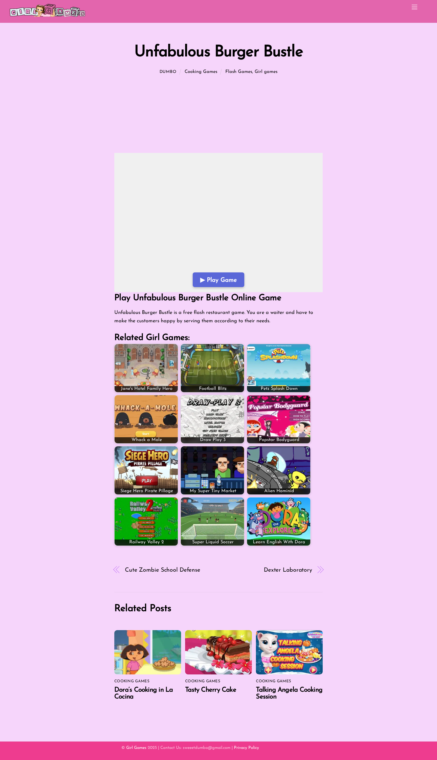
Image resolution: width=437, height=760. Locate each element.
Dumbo (168, 72)
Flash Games (238, 72)
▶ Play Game (218, 280)
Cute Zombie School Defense (162, 570)
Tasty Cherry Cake (210, 690)
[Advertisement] (218, 115)
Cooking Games (201, 72)
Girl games (266, 72)
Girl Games (136, 748)
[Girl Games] (47, 16)
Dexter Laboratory (288, 570)
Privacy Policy (246, 748)
